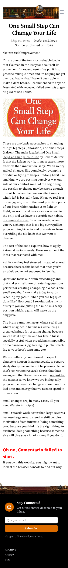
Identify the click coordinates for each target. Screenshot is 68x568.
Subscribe (31, 528)
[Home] (31, 11)
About (9, 555)
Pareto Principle (22, 405)
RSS (7, 560)
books (37, 40)
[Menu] (62, 12)
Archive (10, 549)
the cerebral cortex (16, 220)
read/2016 (50, 40)
